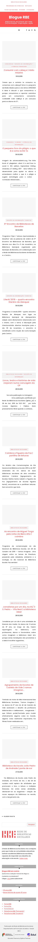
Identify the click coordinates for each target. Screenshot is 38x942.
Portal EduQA (9, 909)
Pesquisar (31, 824)
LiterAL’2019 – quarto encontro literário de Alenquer (19, 300)
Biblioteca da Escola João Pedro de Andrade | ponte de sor (19, 767)
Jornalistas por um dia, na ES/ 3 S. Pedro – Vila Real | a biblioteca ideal (19, 609)
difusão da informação (23, 64)
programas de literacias (15, 6)
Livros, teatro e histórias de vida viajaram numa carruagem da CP (19, 383)
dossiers (22, 10)
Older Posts (9, 816)
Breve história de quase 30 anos (15, 892)
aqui (8, 879)
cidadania (10, 142)
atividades (30, 10)
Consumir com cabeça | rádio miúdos (19, 71)
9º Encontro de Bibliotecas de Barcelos (19, 225)
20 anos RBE (7, 890)
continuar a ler (19, 107)
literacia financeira (19, 66)
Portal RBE (7, 904)
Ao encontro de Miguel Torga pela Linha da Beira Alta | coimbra (19, 534)
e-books (18, 142)
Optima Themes (25, 938)
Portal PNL (7, 906)
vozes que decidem (11, 10)
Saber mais (23, 858)
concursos (9, 64)
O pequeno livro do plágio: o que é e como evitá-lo (19, 149)
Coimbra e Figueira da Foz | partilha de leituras (19, 454)
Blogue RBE (19, 17)
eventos (28, 220)
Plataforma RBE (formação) (14, 911)
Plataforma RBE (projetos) (13, 913)
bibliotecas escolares (19, 2)
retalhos (28, 6)
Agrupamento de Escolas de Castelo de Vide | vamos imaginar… (19, 687)
